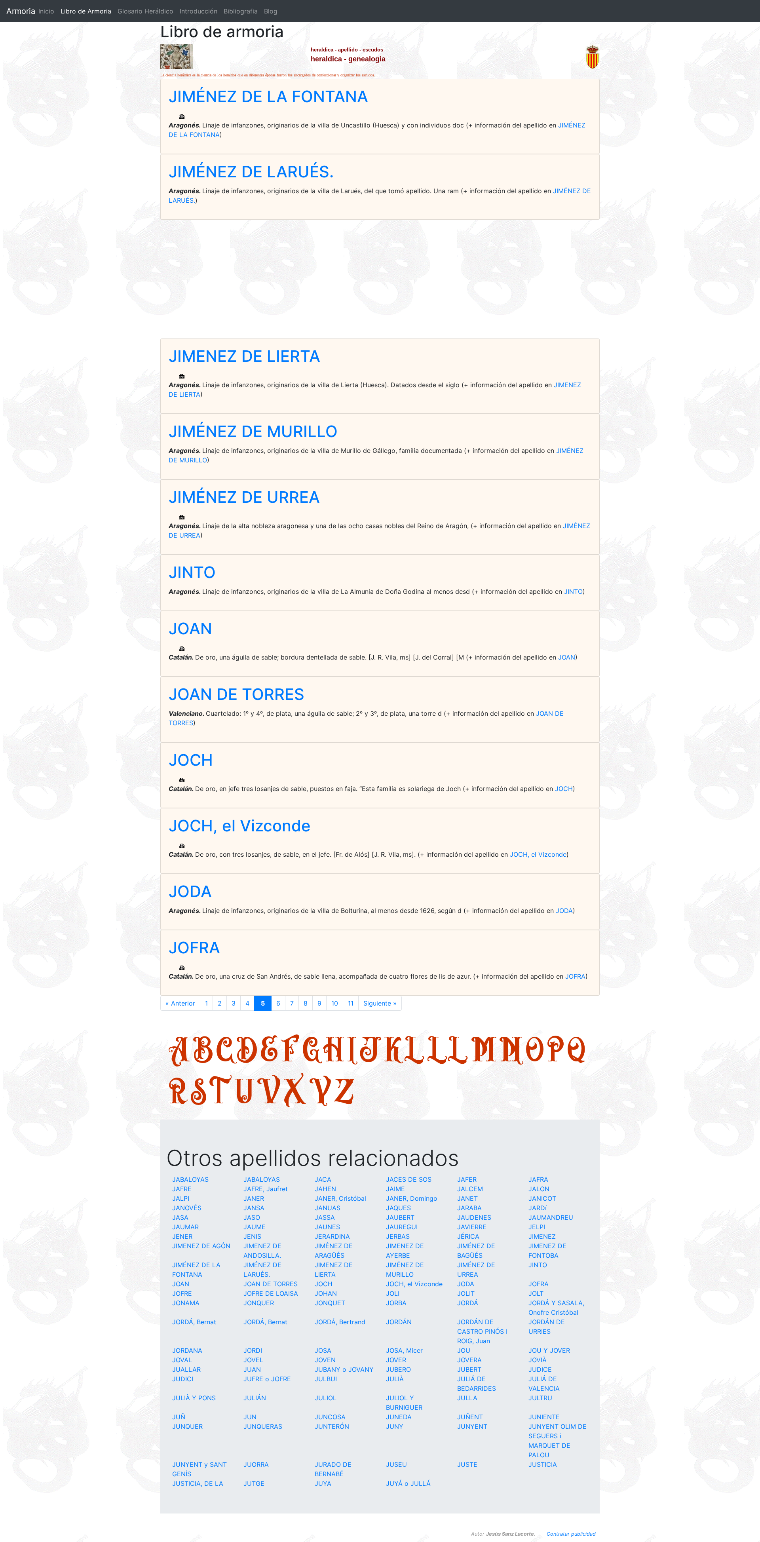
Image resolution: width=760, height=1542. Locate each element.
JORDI (252, 1350)
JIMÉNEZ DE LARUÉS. (251, 171)
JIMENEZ (542, 1236)
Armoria (20, 11)
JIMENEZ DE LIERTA (244, 356)
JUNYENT (472, 1426)
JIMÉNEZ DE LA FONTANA (268, 96)
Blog (270, 11)
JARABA (469, 1208)
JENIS (252, 1236)
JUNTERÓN (332, 1426)
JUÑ (178, 1417)
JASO (251, 1217)
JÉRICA (468, 1236)
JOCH (191, 760)
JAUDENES (474, 1217)
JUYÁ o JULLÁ (408, 1483)
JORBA (396, 1303)
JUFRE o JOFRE (267, 1379)
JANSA (253, 1208)
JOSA (323, 1350)
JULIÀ (395, 1379)
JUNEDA (399, 1417)
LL (447, 1049)
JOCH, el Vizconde (240, 825)
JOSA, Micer (404, 1350)
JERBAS (398, 1236)
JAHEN (325, 1189)
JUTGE (253, 1483)
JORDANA (187, 1350)
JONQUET (330, 1303)
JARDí (537, 1208)
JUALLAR (186, 1369)
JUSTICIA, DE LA (197, 1483)
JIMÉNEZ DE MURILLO (253, 431)
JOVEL (253, 1360)
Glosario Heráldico (145, 11)
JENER (182, 1236)
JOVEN (325, 1360)
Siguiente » (380, 1003)
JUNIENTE (544, 1417)
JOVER (396, 1360)
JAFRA (538, 1179)
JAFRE (182, 1189)
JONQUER (258, 1303)
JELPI (536, 1227)
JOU (463, 1350)
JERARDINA (332, 1236)
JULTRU (540, 1398)
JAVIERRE (471, 1227)
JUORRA (256, 1464)
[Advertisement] (380, 279)
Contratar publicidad (571, 1534)
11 (350, 1003)
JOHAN (326, 1293)
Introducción (198, 11)
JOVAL (182, 1360)
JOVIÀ (537, 1360)
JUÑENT (470, 1417)
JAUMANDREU (550, 1217)
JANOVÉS (186, 1208)
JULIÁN (254, 1398)
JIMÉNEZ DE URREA (244, 497)
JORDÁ (467, 1303)
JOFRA (194, 947)
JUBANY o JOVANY (344, 1369)
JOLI (392, 1293)
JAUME (254, 1227)
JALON (538, 1189)
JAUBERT (400, 1217)
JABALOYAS (190, 1179)
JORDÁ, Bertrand (340, 1322)
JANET (467, 1198)
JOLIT (466, 1293)
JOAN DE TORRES (236, 694)
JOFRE (182, 1293)
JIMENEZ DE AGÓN (201, 1246)
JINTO (192, 572)
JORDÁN (399, 1322)
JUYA (323, 1483)
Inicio (46, 11)
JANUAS (327, 1208)
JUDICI (182, 1379)
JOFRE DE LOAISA (270, 1293)
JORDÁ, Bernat (194, 1322)
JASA (180, 1217)
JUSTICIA (542, 1464)
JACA (323, 1179)
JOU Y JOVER (549, 1350)
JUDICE (540, 1369)
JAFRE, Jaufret (265, 1189)
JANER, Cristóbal (340, 1198)
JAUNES (327, 1227)
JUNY (394, 1426)
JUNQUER (187, 1426)
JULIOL (325, 1398)
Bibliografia (241, 11)
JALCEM (470, 1189)
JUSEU (396, 1464)
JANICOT (542, 1198)
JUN (249, 1417)
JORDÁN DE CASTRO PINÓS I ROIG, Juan (482, 1331)
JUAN (252, 1369)
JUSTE (467, 1464)
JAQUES (398, 1208)
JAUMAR (185, 1227)
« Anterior (180, 1003)
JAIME (395, 1189)
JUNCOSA (330, 1417)
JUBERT (469, 1369)
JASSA (325, 1217)
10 (334, 1003)
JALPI (180, 1198)
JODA (190, 891)
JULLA (467, 1398)
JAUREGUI (402, 1227)
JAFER (467, 1179)
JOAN (190, 628)
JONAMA (186, 1303)
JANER (253, 1198)
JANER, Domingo (411, 1198)
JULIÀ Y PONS (194, 1398)
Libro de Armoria (87, 11)
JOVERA (469, 1360)
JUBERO (398, 1369)
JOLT (535, 1293)
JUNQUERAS (262, 1426)
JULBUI (326, 1379)
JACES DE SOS (408, 1179)
